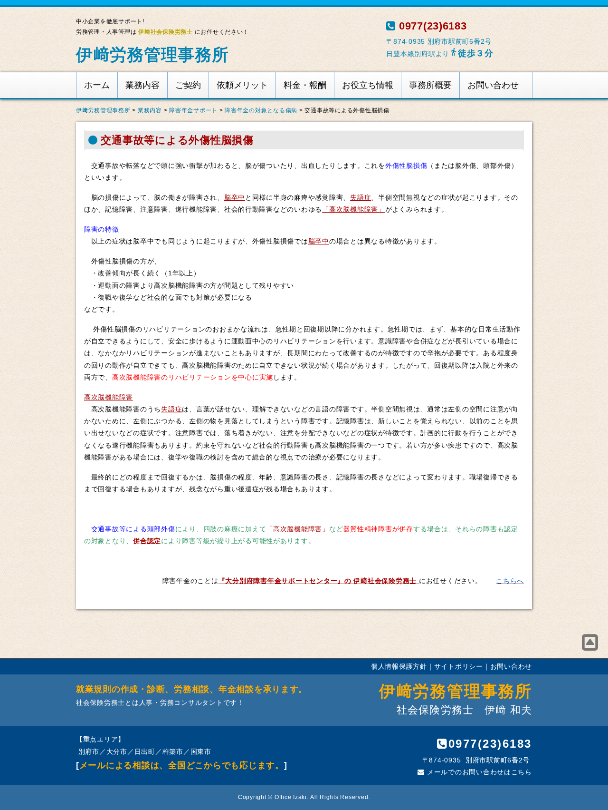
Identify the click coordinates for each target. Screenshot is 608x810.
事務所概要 (430, 85)
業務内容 (142, 85)
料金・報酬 (305, 85)
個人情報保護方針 (399, 666)
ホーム (97, 85)
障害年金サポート (193, 110)
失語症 (360, 197)
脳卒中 (234, 197)
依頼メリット (242, 85)
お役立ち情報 (367, 85)
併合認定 (147, 541)
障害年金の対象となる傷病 (261, 110)
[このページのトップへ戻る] (590, 642)
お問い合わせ (493, 85)
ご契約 (188, 85)
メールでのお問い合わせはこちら (478, 772)
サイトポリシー (458, 666)
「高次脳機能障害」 (353, 209)
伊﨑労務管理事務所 (152, 54)
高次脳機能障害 (108, 397)
